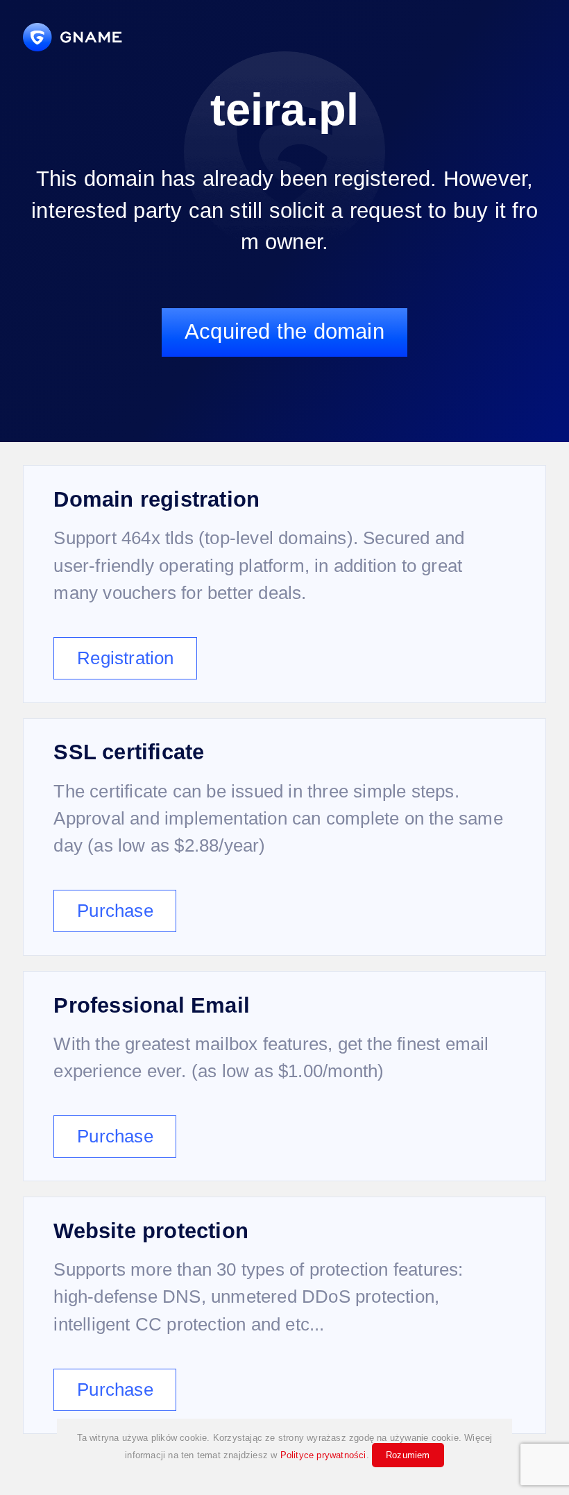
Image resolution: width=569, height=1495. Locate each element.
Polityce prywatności (323, 1455)
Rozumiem (408, 1455)
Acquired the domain (284, 331)
